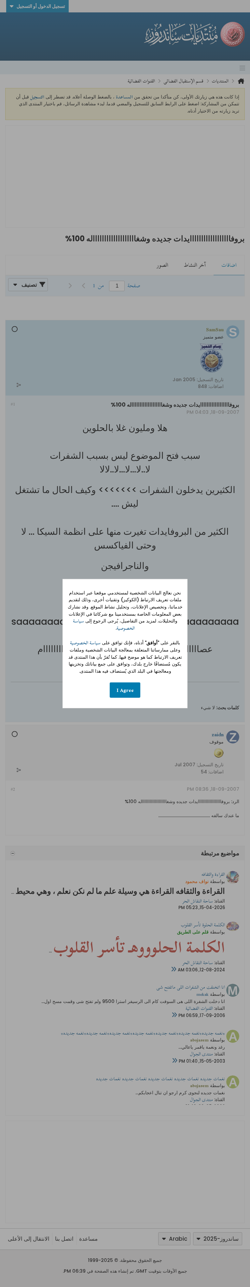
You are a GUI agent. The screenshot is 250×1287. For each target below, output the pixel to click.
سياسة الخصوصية (85, 643)
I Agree (125, 690)
